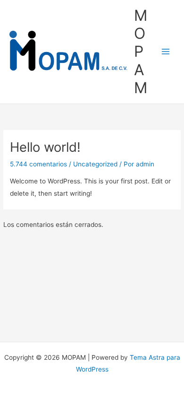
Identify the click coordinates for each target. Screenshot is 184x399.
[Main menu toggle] (166, 52)
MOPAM (140, 51)
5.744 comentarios (38, 164)
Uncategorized (95, 164)
